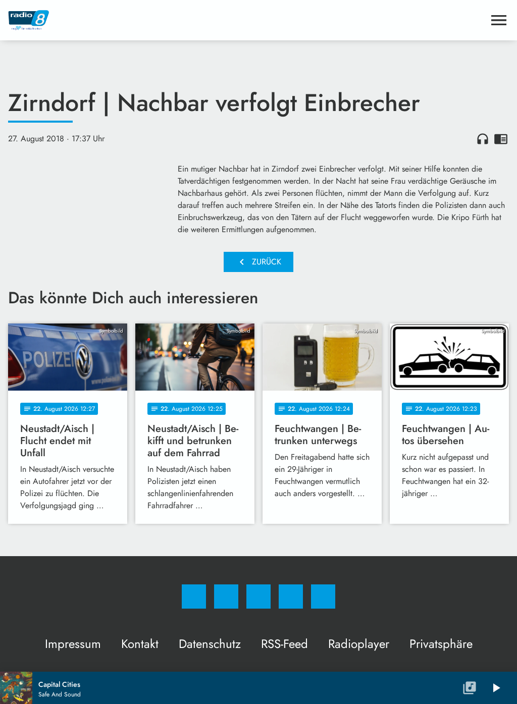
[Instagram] (226, 596)
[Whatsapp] (258, 596)
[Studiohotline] (291, 596)
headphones (483, 139)
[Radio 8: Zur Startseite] (246, 20)
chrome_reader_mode (501, 139)
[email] (323, 596)
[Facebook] (194, 596)
